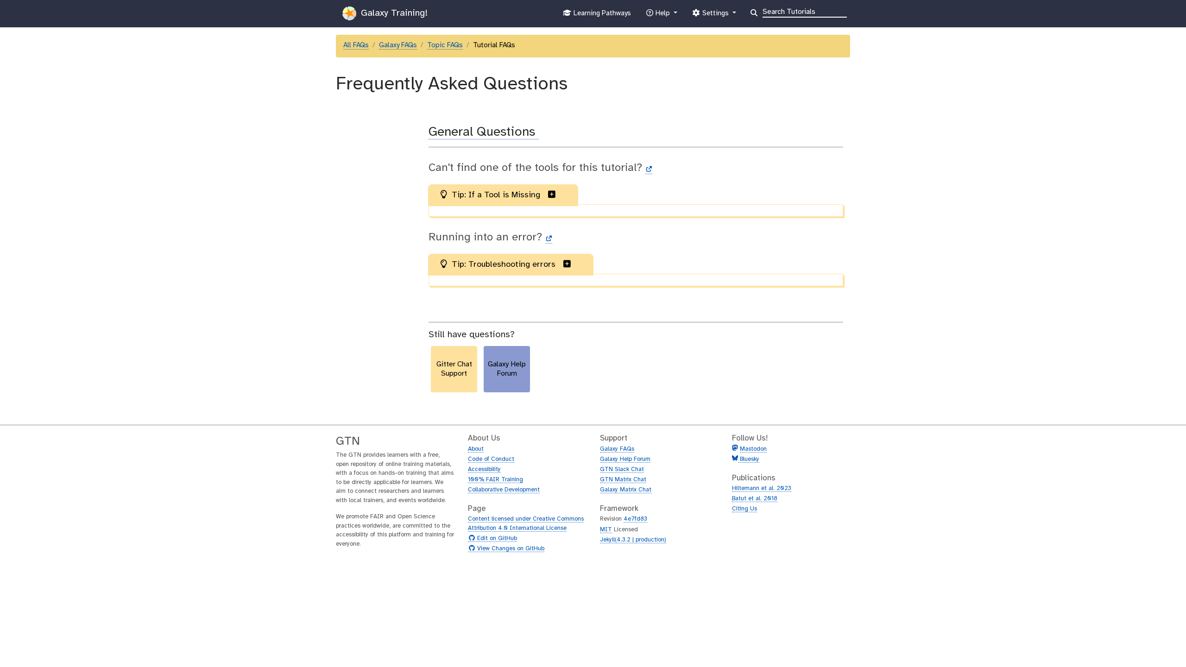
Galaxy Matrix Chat (625, 490)
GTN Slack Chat (622, 469)
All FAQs (356, 45)
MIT (606, 530)
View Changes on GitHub (509, 549)
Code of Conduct (491, 459)
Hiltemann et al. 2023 (761, 488)
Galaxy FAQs (398, 45)
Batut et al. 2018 (754, 499)
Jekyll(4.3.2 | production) (633, 540)
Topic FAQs (445, 45)
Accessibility (484, 469)
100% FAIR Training (495, 480)
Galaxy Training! (393, 13)
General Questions (484, 132)
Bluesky (748, 459)
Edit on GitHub (496, 538)
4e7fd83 (635, 519)
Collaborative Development (504, 490)
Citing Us (744, 509)
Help (662, 16)
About (476, 449)
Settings (715, 16)
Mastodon (753, 449)
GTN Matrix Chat (623, 480)
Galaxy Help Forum (625, 459)
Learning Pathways (601, 16)
